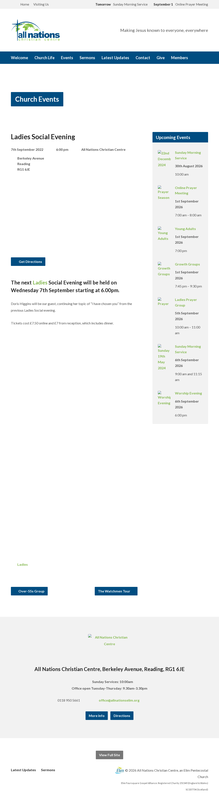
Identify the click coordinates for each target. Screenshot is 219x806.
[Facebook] (154, 700)
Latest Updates (115, 58)
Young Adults (185, 229)
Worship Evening (188, 393)
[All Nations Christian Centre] (109, 644)
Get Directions (30, 261)
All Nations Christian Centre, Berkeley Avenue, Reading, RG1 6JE (109, 669)
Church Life (44, 58)
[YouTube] (166, 700)
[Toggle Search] (12, 4)
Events (67, 58)
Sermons (87, 58)
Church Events (37, 99)
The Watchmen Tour (114, 591)
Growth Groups (187, 264)
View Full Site (109, 755)
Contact (143, 58)
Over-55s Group (31, 591)
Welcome (19, 58)
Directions (122, 716)
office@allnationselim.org (119, 700)
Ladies (40, 282)
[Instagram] (160, 700)
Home (24, 4)
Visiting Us (41, 4)
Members (179, 58)
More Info (97, 716)
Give (161, 58)
